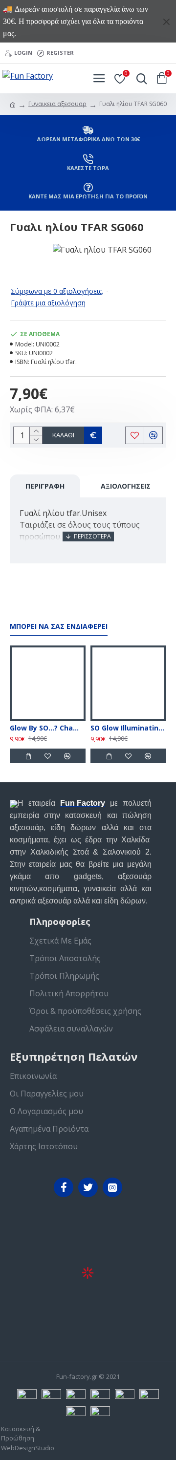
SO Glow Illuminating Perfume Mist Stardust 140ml (128, 728)
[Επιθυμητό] (47, 756)
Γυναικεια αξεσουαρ (57, 104)
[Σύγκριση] (67, 756)
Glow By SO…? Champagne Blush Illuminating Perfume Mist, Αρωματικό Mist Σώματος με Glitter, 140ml (48, 728)
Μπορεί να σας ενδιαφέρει (59, 626)
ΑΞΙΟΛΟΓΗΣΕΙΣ (126, 486)
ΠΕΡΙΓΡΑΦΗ (45, 486)
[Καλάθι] (28, 756)
